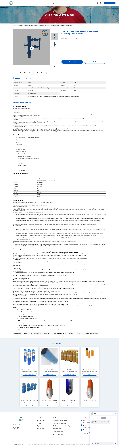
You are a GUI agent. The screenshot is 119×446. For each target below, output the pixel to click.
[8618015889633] (14, 428)
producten (62, 3)
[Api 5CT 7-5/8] (69, 358)
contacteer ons (74, 3)
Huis (49, 3)
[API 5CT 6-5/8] (49, 389)
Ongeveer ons (40, 420)
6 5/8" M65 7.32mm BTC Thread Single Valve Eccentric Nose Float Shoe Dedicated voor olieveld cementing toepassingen (90, 401)
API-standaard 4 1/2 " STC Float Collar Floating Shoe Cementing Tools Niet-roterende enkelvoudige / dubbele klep (29, 401)
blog (38, 425)
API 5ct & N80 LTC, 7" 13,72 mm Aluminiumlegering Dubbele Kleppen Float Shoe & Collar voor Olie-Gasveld (90, 370)
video (67, 3)
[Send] (115, 443)
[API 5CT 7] (69, 389)
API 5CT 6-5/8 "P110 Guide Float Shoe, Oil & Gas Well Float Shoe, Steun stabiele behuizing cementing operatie (49, 401)
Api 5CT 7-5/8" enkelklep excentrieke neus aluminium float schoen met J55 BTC (69, 370)
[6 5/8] (89, 389)
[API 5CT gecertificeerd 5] (29, 358)
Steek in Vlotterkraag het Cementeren (63, 333)
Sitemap (21, 444)
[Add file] (92, 443)
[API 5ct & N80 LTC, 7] (89, 358)
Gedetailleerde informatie (22, 73)
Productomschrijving (43, 73)
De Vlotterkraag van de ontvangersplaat (87, 333)
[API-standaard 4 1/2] (29, 389)
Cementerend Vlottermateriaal (31, 25)
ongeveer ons (55, 3)
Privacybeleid (16, 444)
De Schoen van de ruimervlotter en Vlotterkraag (37, 333)
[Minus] (115, 413)
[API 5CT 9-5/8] (49, 358)
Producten (20, 25)
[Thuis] (20, 419)
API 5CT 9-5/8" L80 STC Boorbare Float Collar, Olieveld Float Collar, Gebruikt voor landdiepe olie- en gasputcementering (49, 370)
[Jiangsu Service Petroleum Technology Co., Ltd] (11, 3)
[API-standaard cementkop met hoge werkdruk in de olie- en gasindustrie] (31, 47)
